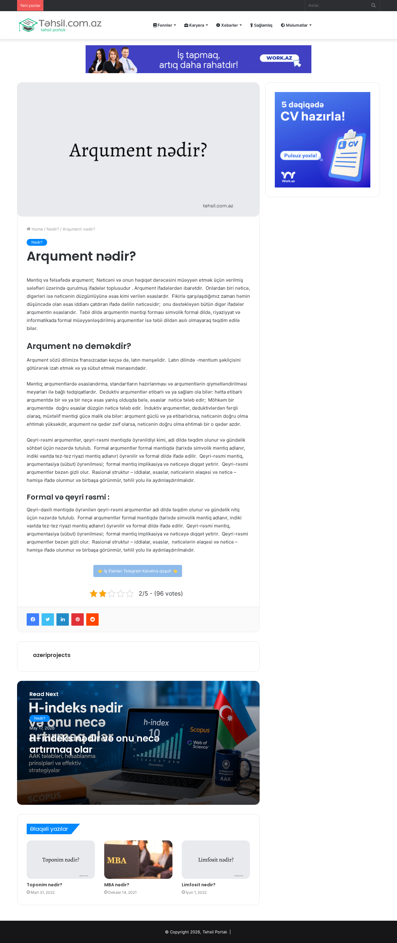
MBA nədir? (116, 885)
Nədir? (53, 229)
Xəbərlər (229, 25)
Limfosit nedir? (199, 885)
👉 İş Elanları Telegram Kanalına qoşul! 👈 (137, 570)
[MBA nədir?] (138, 859)
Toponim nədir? (44, 885)
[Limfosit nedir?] (216, 859)
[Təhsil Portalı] (60, 25)
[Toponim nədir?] (61, 859)
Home (36, 229)
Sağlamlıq (262, 25)
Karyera (196, 25)
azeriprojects (51, 655)
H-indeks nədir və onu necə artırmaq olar (94, 744)
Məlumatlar (296, 25)
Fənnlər (164, 25)
